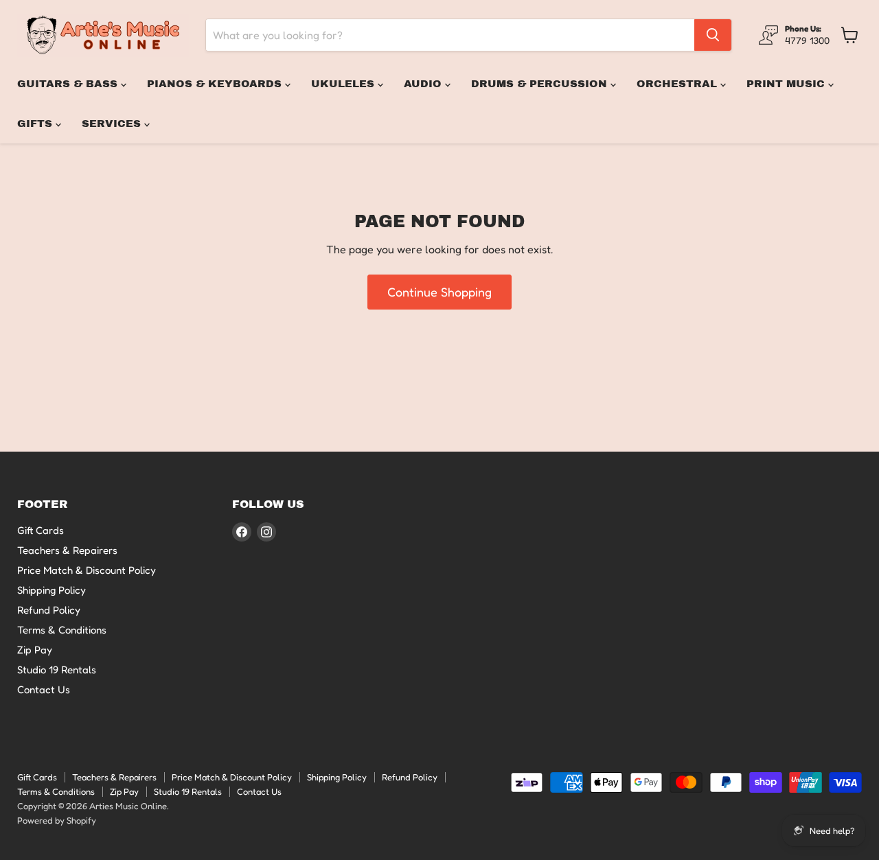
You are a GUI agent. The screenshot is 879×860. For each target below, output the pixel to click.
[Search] (712, 35)
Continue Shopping (439, 291)
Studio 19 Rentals (56, 669)
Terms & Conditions (61, 629)
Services (113, 123)
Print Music (787, 83)
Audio (424, 83)
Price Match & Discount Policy (86, 570)
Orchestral (678, 83)
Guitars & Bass (69, 83)
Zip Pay (34, 649)
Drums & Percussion (540, 83)
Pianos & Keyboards (216, 83)
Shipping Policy (51, 589)
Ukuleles (344, 83)
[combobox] (450, 35)
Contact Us (43, 689)
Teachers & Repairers (67, 550)
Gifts (36, 123)
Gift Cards (40, 530)
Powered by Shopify (56, 820)
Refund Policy (48, 609)
